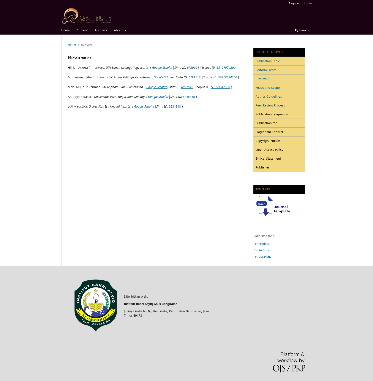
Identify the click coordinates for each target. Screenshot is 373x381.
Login (308, 3)
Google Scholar (162, 67)
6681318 (175, 106)
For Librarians (262, 257)
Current (82, 30)
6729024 (193, 67)
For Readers (261, 244)
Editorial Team (266, 70)
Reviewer (262, 79)
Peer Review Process (270, 105)
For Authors (261, 250)
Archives (101, 30)
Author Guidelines (269, 96)
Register (294, 3)
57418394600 (227, 77)
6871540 (187, 87)
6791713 (194, 77)
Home (65, 30)
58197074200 (226, 67)
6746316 (189, 97)
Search (303, 30)
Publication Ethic (268, 61)
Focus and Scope (268, 88)
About (118, 30)
